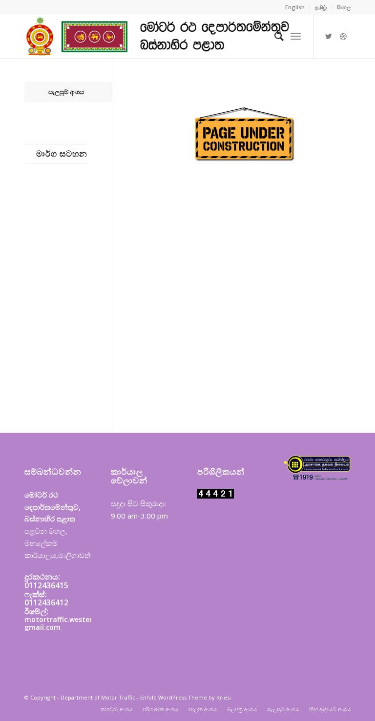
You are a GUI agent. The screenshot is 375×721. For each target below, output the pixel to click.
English (295, 7)
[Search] (274, 36)
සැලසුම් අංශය (66, 91)
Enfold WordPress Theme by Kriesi (185, 697)
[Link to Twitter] (328, 36)
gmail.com (42, 627)
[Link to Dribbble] (343, 36)
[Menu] (296, 36)
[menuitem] (295, 7)
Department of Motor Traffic (98, 697)
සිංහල (344, 7)
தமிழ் (321, 7)
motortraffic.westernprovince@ (78, 619)
